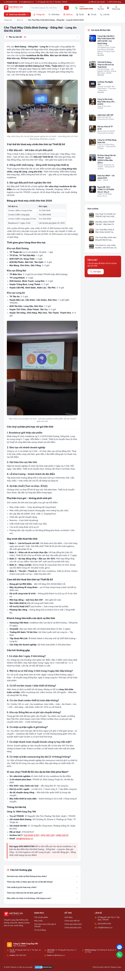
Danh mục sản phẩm (17, 14)
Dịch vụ (20, 20)
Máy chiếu (38, 921)
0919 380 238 (47, 835)
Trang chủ (8, 20)
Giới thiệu (68, 917)
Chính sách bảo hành (73, 924)
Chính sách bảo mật (72, 927)
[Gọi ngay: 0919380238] (119, 954)
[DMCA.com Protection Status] (43, 967)
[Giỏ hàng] (108, 8)
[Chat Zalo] (119, 947)
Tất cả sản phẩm (41, 917)
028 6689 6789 (11, 2)
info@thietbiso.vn (27, 2)
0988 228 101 (62, 835)
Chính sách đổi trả (71, 921)
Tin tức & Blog (40, 930)
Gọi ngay (97, 272)
